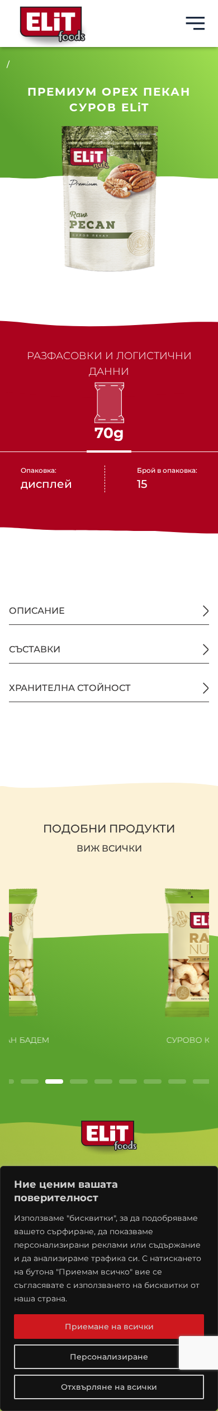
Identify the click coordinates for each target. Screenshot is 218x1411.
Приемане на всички (109, 1326)
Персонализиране (109, 1357)
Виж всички (109, 848)
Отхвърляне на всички (109, 1387)
